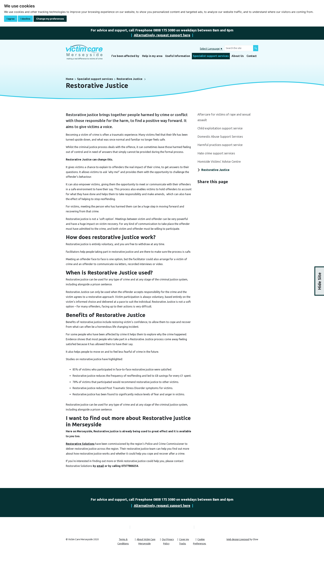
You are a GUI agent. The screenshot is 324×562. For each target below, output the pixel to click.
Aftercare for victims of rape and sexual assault (224, 117)
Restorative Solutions (80, 443)
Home (69, 78)
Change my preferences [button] (50, 18)
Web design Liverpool (237, 539)
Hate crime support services (216, 153)
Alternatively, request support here (162, 35)
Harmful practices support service (220, 144)
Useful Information (177, 55)
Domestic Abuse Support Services (220, 136)
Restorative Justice (129, 78)
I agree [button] (11, 18)
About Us (238, 55)
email (100, 465)
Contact (252, 55)
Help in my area (152, 55)
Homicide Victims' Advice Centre (219, 161)
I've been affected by (125, 55)
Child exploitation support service (220, 128)
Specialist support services (211, 55)
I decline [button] (25, 18)
